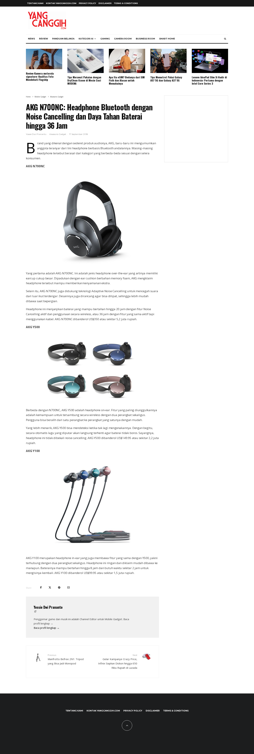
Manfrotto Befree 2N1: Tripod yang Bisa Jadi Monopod (66, 659)
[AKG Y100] (92, 504)
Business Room (145, 38)
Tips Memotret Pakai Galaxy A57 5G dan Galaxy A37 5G (166, 79)
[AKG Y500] (92, 369)
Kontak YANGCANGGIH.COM (61, 3)
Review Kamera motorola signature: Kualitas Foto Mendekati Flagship (40, 76)
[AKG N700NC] (92, 220)
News (31, 38)
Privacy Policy (87, 3)
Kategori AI (86, 38)
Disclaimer (104, 3)
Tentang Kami (35, 3)
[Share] (41, 587)
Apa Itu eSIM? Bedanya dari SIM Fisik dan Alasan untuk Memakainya (127, 80)
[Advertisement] (196, 131)
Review (43, 38)
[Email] (68, 587)
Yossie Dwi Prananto (36, 134)
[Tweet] (50, 587)
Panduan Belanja (63, 38)
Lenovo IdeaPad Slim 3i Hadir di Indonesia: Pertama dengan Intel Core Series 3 (209, 80)
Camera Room (123, 38)
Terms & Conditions (126, 3)
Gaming (105, 38)
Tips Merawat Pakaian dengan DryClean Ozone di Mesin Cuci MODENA (84, 80)
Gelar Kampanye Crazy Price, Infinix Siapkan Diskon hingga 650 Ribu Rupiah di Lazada (117, 661)
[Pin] (59, 587)
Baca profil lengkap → (46, 627)
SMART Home (167, 38)
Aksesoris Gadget (57, 134)
